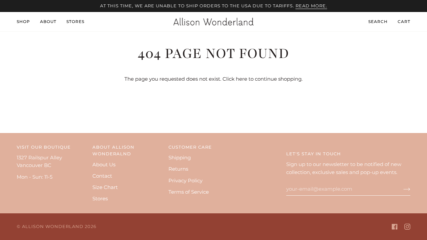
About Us (103, 165)
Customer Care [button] (190, 147)
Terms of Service (188, 192)
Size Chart (105, 187)
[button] (26, 21)
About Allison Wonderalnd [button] (113, 150)
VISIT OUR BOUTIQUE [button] (44, 147)
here (241, 79)
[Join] (401, 189)
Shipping (179, 158)
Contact (102, 176)
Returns (178, 169)
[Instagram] (407, 227)
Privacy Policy (185, 181)
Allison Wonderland (52, 226)
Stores (100, 199)
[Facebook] (395, 227)
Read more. (311, 5)
